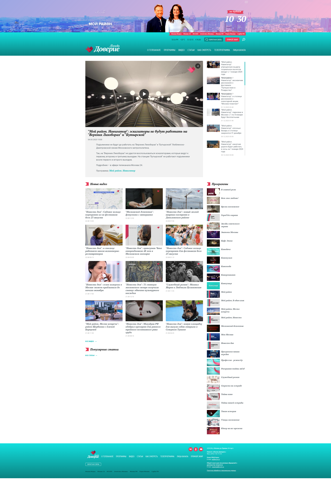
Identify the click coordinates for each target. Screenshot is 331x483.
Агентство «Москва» (207, 34)
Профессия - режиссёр (232, 360)
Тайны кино (227, 394)
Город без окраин (229, 215)
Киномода (226, 266)
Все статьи (89, 355)
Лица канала (239, 50)
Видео (181, 50)
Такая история (228, 411)
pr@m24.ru (216, 459)
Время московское (230, 206)
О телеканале (154, 50)
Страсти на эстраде (231, 385)
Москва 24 (187, 34)
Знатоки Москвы (229, 232)
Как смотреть (204, 50)
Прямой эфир (232, 39)
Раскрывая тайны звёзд (233, 368)
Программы (169, 50)
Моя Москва (227, 334)
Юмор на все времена (231, 428)
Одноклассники (196, 449)
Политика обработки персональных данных (221, 470)
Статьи (191, 50)
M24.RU (195, 34)
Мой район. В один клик (232, 300)
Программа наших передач (230, 353)
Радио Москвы (230, 34)
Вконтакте (191, 449)
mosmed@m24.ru (218, 467)
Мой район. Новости (231, 317)
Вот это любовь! (229, 198)
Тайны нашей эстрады (232, 402)
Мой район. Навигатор (122, 170)
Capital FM (241, 34)
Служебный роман (230, 377)
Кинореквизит (228, 274)
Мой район (226, 291)
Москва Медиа (176, 34)
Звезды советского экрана (230, 225)
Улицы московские (230, 419)
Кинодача (226, 249)
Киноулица (226, 283)
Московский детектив (232, 326)
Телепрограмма (222, 50)
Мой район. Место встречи (230, 310)
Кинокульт (226, 257)
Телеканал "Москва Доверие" (102, 48)
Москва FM (219, 34)
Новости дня (227, 343)
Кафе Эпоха (226, 240)
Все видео (89, 341)
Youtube (201, 449)
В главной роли (228, 189)
